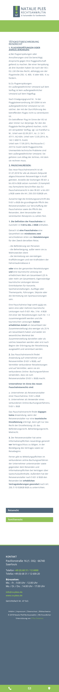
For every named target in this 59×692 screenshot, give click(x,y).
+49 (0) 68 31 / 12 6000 (26, 570)
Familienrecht (15, 519)
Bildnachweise (45, 611)
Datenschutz (32, 611)
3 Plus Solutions (37, 618)
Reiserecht (13, 510)
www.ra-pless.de (14, 595)
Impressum (20, 611)
